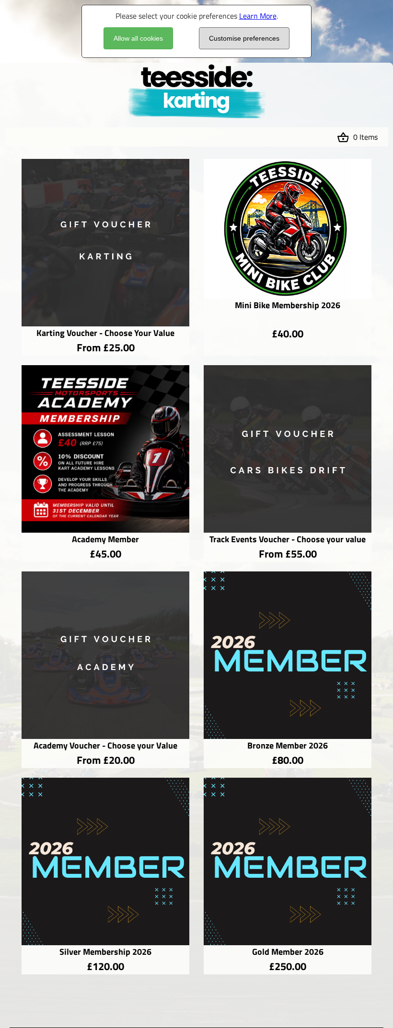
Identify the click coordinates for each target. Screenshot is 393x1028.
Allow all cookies (138, 38)
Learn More (258, 16)
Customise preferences (244, 38)
